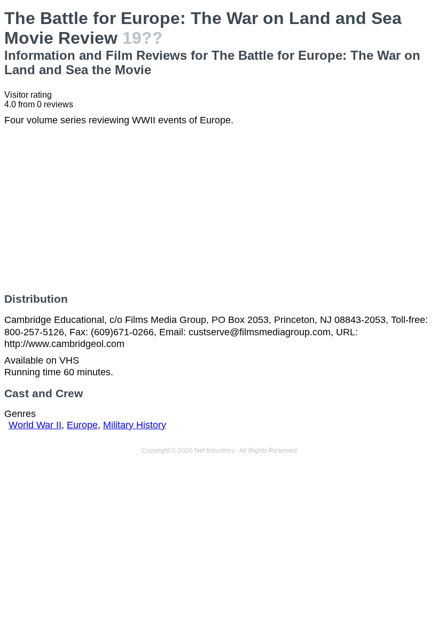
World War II (35, 425)
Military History (134, 425)
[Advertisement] (219, 209)
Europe (82, 425)
